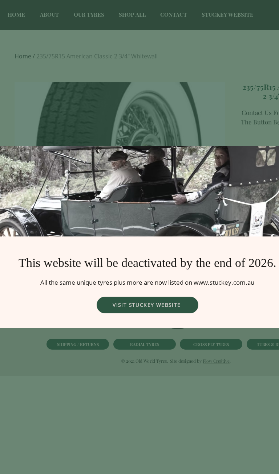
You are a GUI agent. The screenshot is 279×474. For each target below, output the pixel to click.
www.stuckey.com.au (224, 282)
